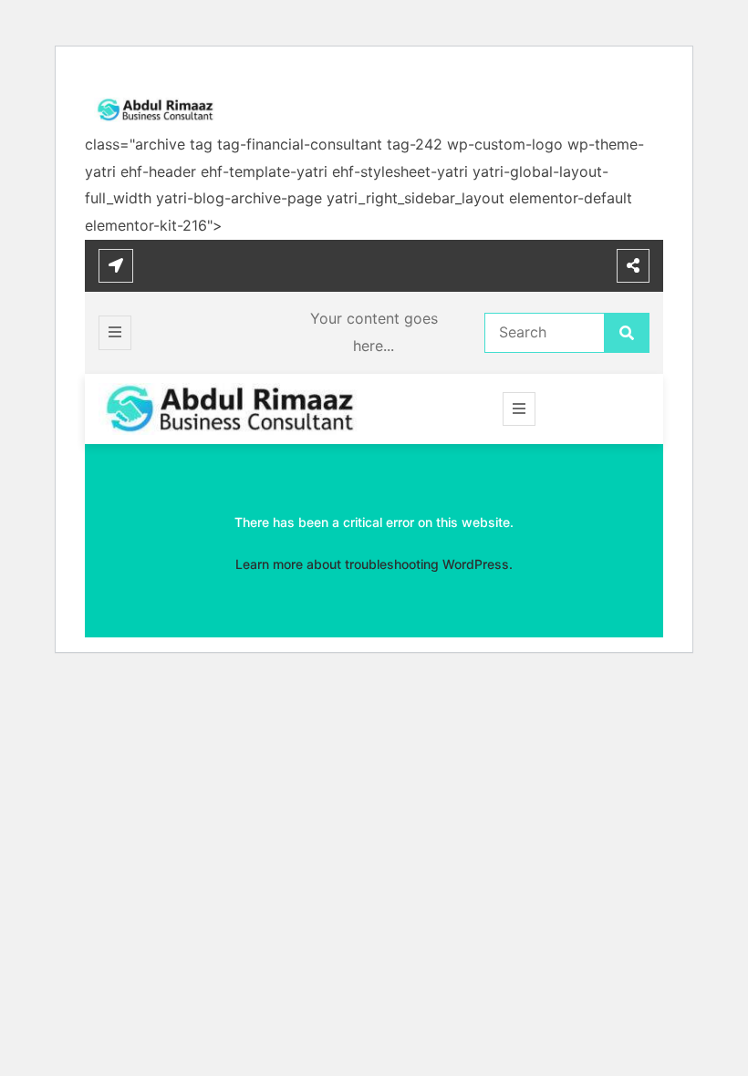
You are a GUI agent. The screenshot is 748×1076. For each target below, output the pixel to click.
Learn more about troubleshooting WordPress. (374, 564)
